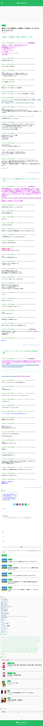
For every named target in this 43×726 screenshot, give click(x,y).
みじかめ (4, 508)
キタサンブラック (15, 639)
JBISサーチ (3, 611)
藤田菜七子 (3, 653)
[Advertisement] (21, 14)
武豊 (26, 651)
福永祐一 (34, 651)
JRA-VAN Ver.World (5, 612)
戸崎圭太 (12, 651)
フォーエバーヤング (5, 646)
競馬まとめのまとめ (22, 3)
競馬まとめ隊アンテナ (5, 605)
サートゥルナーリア (18, 641)
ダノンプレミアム (4, 644)
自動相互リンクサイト (5, 632)
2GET (2, 621)
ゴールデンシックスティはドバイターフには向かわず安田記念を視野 (33, 487)
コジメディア (3, 630)
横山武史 (22, 651)
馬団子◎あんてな (4, 609)
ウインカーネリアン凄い (12, 683)
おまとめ (2, 624)
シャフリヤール (25, 641)
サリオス (11, 641)
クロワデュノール (23, 639)
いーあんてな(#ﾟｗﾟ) (5, 623)
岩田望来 (3, 651)
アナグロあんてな (4, 628)
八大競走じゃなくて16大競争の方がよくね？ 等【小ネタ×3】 (22, 561)
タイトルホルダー (37, 641)
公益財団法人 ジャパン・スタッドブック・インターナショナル (13, 616)
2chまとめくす (4, 619)
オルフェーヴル (4, 639)
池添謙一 (30, 651)
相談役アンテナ (4, 602)
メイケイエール (25, 646)
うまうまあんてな (4, 600)
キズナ (10, 639)
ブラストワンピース (13, 646)
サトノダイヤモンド (5, 641)
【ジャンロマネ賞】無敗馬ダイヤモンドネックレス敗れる (20, 692)
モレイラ (31, 646)
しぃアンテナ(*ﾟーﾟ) (5, 625)
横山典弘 (17, 651)
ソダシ (31, 641)
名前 (3, 532)
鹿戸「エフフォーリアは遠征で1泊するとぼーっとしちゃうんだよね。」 (33, 344)
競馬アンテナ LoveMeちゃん (7, 606)
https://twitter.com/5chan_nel (10, 376)
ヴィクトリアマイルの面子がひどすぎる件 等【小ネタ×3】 (22, 575)
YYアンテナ (3, 622)
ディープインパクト (12, 644)
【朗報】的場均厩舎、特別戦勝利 (14, 700)
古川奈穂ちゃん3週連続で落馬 (14, 675)
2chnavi (2, 618)
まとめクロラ (3, 627)
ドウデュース (27, 644)
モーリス (36, 646)
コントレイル (30, 639)
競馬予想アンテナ (4, 607)
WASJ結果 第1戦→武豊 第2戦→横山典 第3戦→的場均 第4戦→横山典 (24, 665)
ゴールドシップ (36, 639)
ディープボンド (20, 644)
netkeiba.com (4, 615)
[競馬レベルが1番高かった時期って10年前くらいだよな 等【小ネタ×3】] (23, 504)
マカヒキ (19, 646)
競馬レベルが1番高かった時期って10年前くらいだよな (35, 172)
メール (3, 536)
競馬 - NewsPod (4, 604)
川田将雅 (7, 651)
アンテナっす (3, 629)
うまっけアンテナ (4, 601)
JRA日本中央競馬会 (5, 613)
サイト (3, 541)
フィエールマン (33, 644)
